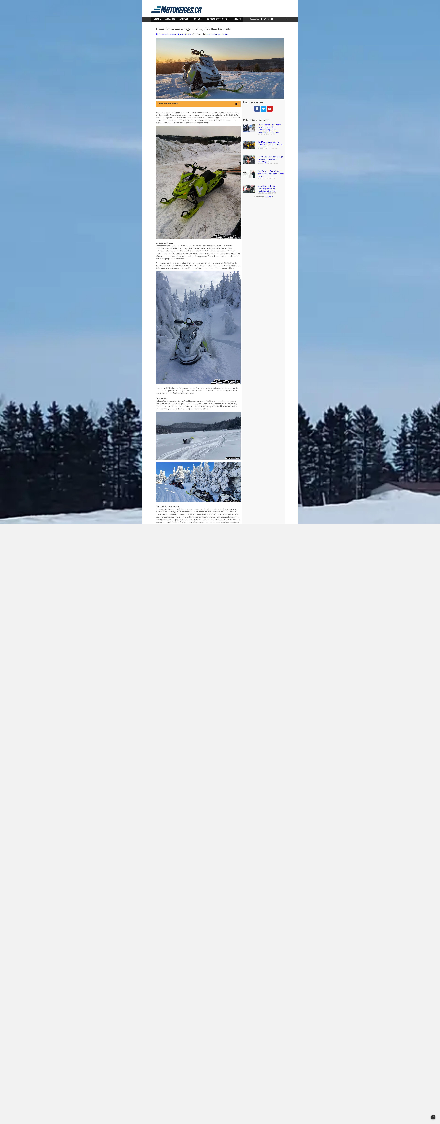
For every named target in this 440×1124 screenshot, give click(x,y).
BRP (225, 941)
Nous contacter (270, 945)
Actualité (170, 19)
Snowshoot (227, 987)
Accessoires (234, 932)
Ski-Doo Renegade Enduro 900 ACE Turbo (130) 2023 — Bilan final (186, 857)
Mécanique (239, 973)
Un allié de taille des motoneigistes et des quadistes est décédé (267, 188)
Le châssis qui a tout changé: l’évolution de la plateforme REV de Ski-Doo (189, 859)
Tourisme (232, 992)
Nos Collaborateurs (272, 927)
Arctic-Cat (243, 932)
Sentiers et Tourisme (217, 19)
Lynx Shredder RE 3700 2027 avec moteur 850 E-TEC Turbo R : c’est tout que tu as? (171, 959)
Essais (197, 19)
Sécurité (246, 987)
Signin (236, 1101)
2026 (225, 932)
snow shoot (238, 987)
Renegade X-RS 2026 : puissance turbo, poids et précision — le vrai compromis (171, 1018)
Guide (232, 960)
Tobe (225, 992)
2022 (230, 928)
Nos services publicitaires (274, 941)
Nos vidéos (268, 934)
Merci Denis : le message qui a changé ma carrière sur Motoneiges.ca (270, 159)
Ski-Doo (225, 34)
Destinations (245, 950)
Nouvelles (237, 978)
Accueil (157, 19)
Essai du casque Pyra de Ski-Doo (172, 862)
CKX (238, 941)
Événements (236, 996)
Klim (241, 964)
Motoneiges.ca (229, 973)
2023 (236, 928)
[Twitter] (263, 109)
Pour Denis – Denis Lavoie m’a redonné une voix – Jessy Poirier (271, 173)
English (237, 19)
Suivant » (269, 197)
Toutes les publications (198, 879)
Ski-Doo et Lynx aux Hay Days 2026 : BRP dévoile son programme (271, 144)
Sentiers (236, 983)
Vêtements (241, 992)
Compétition (246, 946)
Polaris (245, 978)
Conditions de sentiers (231, 950)
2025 (248, 928)
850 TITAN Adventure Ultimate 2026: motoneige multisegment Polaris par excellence (172, 1038)
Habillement (240, 960)
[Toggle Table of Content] (235, 104)
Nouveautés (228, 978)
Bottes (246, 937)
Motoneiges (216, 34)
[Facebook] (257, 109)
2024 (242, 928)
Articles (184, 19)
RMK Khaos (228, 983)
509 (225, 928)
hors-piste (234, 964)
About (207, 1101)
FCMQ (226, 960)
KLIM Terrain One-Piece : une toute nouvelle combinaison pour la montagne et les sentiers (269, 128)
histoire (226, 964)
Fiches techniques (271, 938)
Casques (232, 941)
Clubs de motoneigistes (232, 946)
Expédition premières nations (240, 955)
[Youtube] (270, 109)
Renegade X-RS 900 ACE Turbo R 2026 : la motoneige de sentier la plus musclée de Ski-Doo (172, 1081)
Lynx (247, 964)
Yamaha (226, 996)
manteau (227, 969)
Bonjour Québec (236, 937)
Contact (222, 1101)
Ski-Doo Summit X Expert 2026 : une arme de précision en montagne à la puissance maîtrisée (172, 980)
